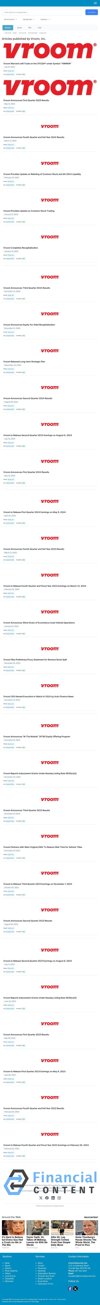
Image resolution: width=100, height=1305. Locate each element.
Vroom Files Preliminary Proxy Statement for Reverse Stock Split (35, 659)
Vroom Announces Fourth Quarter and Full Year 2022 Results (33, 1108)
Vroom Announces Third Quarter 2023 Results (26, 810)
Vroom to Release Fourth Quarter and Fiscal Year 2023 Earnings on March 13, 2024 (44, 586)
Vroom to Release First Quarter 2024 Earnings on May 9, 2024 (34, 512)
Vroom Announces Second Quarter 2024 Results (27, 398)
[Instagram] (59, 1198)
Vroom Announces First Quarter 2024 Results (26, 472)
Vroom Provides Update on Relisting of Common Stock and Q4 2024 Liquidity (42, 174)
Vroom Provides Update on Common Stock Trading (28, 211)
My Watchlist (27, 19)
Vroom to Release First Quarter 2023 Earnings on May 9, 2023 (34, 1071)
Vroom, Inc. (11, 71)
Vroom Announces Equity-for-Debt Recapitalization (29, 324)
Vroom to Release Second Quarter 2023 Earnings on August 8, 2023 (37, 961)
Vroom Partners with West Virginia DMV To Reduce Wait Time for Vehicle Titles (42, 847)
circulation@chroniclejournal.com (82, 1276)
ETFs (29, 28)
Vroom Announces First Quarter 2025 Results (26, 100)
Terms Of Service (73, 1191)
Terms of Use (53, 1299)
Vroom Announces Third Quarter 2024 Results (26, 288)
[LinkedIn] (53, 1198)
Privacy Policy (57, 1191)
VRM (23, 74)
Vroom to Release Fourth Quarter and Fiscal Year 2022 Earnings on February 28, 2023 (46, 1145)
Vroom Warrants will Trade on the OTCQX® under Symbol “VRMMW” (37, 63)
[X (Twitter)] (40, 1198)
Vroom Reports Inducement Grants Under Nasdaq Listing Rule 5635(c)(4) (40, 773)
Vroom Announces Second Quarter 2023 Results (27, 920)
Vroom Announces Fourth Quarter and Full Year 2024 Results (33, 137)
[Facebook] (47, 1198)
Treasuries (42, 33)
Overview (8, 33)
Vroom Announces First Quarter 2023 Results (26, 1034)
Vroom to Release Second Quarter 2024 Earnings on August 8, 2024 (37, 435)
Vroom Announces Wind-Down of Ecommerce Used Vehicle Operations (39, 622)
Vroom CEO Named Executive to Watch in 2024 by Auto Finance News (38, 696)
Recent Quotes (9, 19)
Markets (8, 28)
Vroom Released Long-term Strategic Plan (24, 361)
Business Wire (10, 74)
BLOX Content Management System (19, 1301)
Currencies (22, 33)
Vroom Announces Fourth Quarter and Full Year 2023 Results (33, 549)
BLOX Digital (35, 1301)
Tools (39, 28)
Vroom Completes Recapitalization (20, 247)
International (32, 33)
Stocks (19, 28)
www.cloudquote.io (68, 1185)
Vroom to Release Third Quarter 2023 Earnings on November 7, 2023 (37, 884)
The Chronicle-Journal (18, 1299)
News (15, 33)
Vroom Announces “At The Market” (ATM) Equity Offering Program (36, 736)
